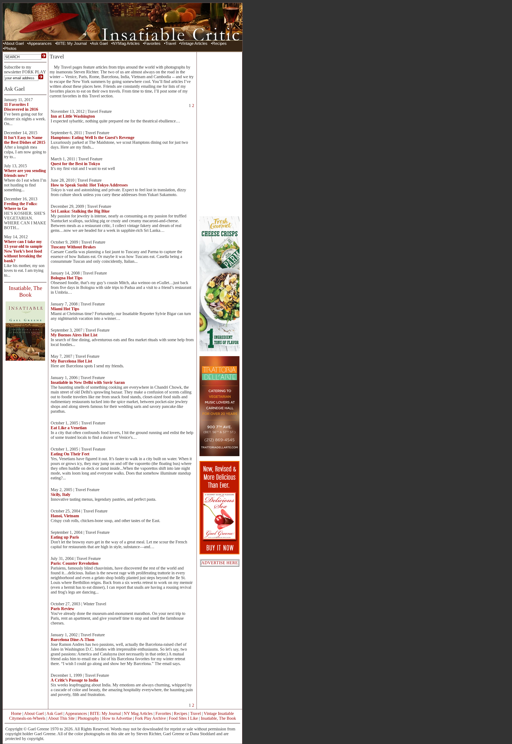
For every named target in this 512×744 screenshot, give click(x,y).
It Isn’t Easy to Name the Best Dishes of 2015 (24, 140)
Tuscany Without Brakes (73, 247)
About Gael (14, 43)
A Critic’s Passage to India (74, 680)
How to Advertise (117, 718)
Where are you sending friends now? (25, 173)
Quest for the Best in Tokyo (75, 163)
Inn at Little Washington (73, 116)
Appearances (40, 43)
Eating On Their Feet (70, 454)
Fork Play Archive (150, 718)
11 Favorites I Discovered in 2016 (21, 107)
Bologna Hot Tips (66, 278)
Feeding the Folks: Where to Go (20, 206)
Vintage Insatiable (219, 713)
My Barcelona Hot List (71, 361)
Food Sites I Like (183, 718)
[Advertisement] (219, 133)
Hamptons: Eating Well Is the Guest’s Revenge (92, 137)
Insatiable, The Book (218, 718)
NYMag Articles (126, 43)
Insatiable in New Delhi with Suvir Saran (88, 382)
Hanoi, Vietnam (65, 516)
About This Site (61, 718)
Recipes (219, 43)
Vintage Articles (194, 43)
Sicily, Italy (60, 494)
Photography (88, 718)
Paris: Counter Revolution (74, 563)
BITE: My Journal (71, 43)
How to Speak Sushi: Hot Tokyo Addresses (89, 185)
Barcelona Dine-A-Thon (72, 639)
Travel (170, 43)
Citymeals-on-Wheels (27, 718)
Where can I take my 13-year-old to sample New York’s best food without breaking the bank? (23, 251)
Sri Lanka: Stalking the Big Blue (80, 211)
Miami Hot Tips (65, 309)
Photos (10, 48)
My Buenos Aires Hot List (74, 335)
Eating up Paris (65, 537)
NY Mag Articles (138, 713)
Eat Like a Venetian (69, 427)
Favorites (152, 43)
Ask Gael (99, 43)
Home (16, 713)
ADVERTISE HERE (219, 562)
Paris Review (62, 608)
